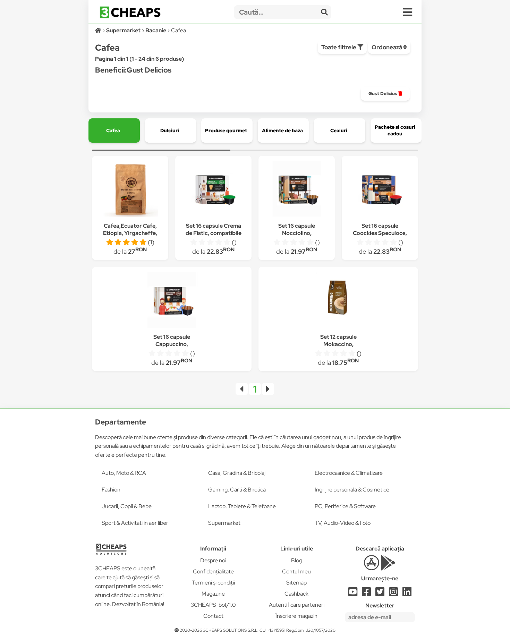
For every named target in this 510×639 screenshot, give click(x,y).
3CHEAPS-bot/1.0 (213, 604)
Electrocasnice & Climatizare (349, 473)
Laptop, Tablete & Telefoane (242, 506)
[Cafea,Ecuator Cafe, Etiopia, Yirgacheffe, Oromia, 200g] (130, 190)
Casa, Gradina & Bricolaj (236, 473)
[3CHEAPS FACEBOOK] (366, 593)
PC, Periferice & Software (345, 506)
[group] (385, 94)
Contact (213, 616)
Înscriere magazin (296, 616)
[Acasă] (98, 30)
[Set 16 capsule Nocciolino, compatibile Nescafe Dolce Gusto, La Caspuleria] (296, 190)
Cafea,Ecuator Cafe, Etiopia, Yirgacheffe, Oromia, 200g (130, 233)
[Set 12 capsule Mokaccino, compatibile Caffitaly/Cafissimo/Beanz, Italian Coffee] (338, 301)
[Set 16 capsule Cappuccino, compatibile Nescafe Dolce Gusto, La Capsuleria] (171, 301)
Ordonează (387, 47)
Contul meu (296, 571)
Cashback (296, 593)
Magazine (213, 593)
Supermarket (224, 523)
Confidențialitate (213, 571)
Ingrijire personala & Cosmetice (352, 489)
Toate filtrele (339, 47)
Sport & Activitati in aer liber (135, 523)
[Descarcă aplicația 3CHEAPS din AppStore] (371, 566)
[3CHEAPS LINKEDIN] (407, 593)
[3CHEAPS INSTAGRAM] (393, 593)
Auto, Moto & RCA (124, 473)
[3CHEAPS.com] (130, 12)
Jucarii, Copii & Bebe (127, 506)
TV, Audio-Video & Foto (343, 523)
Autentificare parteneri (296, 604)
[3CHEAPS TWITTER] (380, 593)
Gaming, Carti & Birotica (237, 489)
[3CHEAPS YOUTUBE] (353, 593)
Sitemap (296, 582)
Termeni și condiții (213, 582)
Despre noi (213, 560)
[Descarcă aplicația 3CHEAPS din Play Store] (388, 566)
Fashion (111, 489)
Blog (296, 560)
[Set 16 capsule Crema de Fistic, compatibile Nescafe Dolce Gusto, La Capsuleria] (213, 190)
